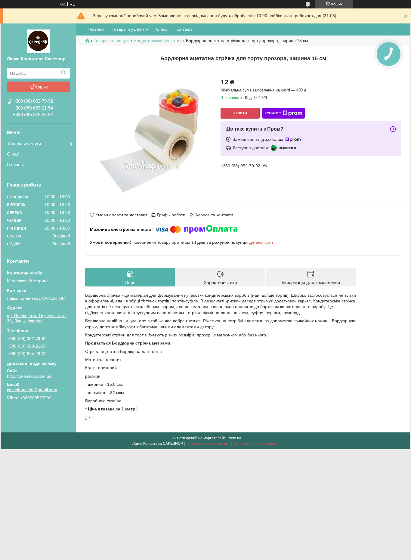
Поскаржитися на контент (208, 443)
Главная (96, 29)
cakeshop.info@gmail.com (32, 389)
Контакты (184, 29)
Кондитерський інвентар (158, 41)
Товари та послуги (112, 41)
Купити (240, 113)
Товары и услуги (24, 143)
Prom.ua (234, 438)
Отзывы (15, 164)
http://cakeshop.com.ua (29, 376)
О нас (13, 153)
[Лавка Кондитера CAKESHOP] (38, 41)
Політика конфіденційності (256, 443)
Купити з (273, 113)
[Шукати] (63, 73)
